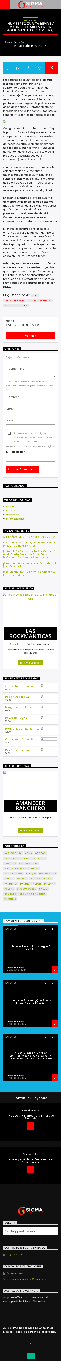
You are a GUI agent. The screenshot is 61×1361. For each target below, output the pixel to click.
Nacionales (12, 514)
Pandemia (10, 884)
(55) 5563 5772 (15, 1254)
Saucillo (10, 894)
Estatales (11, 510)
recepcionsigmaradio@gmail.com (26, 1279)
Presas (9, 889)
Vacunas (10, 899)
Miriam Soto (47, 873)
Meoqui (31, 873)
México (22, 878)
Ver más (30, 335)
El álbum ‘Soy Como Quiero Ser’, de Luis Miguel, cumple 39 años (30, 544)
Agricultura (13, 853)
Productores (26, 889)
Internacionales (15, 518)
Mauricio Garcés (15, 305)
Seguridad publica (32, 894)
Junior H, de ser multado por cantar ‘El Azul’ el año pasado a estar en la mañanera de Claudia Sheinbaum (29, 554)
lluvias (34, 868)
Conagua (29, 858)
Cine (35, 295)
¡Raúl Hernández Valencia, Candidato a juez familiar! (29, 565)
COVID (42, 858)
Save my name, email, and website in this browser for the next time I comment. (33, 434)
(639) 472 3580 (15, 1273)
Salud (43, 889)
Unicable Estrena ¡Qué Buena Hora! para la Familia (31, 1002)
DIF (36, 863)
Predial (49, 884)
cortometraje (14, 300)
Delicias (24, 863)
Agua (28, 853)
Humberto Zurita (40, 300)
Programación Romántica (22, 707)
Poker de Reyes (16, 718)
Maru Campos (13, 873)
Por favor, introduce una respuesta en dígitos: (30, 446)
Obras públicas (40, 878)
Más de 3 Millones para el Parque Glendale (31, 1117)
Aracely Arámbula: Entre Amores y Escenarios (31, 1161)
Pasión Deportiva (17, 697)
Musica (9, 878)
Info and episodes (30, 662)
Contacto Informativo (20, 686)
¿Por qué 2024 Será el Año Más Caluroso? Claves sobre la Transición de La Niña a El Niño (30, 1055)
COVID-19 (10, 863)
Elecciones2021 (14, 868)
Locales (10, 506)
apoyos (40, 853)
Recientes (30, 20)
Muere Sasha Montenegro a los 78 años (31, 948)
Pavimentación (30, 884)
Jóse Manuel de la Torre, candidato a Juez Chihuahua (29, 574)
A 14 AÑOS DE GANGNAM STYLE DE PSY (29, 536)
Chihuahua (11, 858)
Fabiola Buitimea (41, 42)
